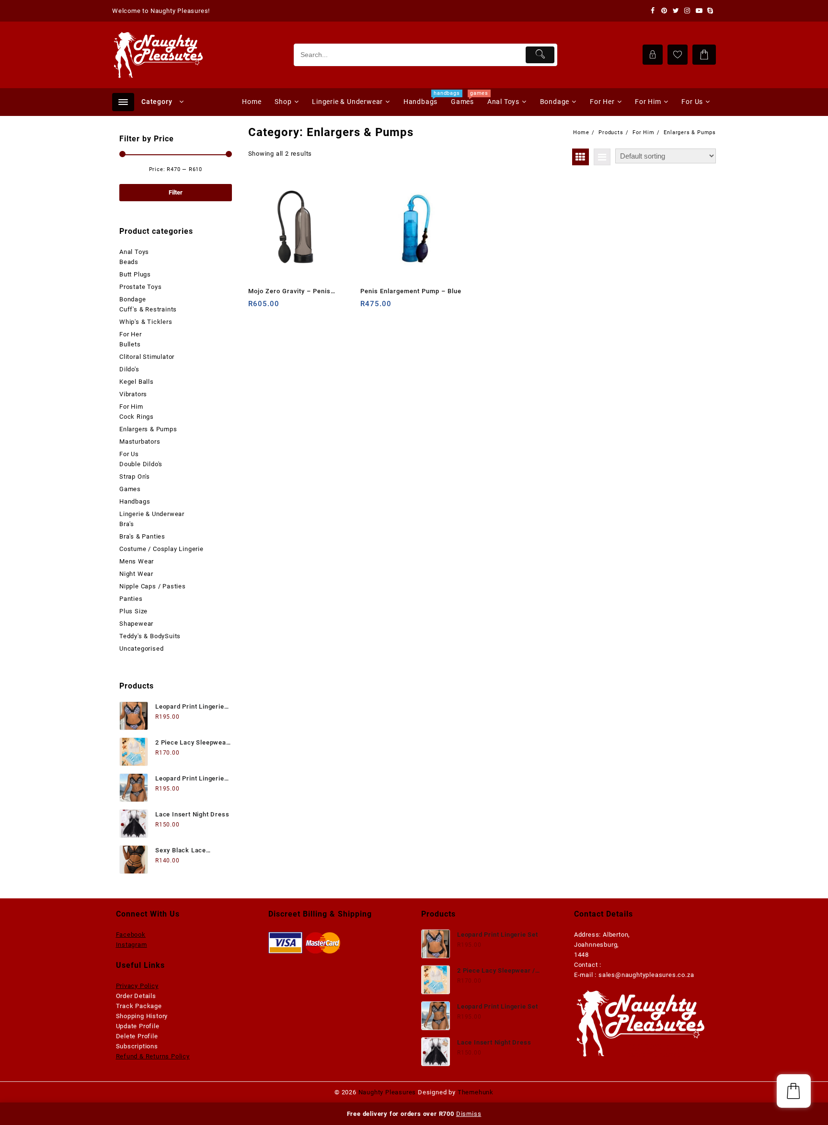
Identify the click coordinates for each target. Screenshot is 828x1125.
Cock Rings (136, 416)
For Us (129, 454)
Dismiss (469, 1113)
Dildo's (129, 369)
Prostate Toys (140, 286)
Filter (176, 192)
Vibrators (133, 394)
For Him (131, 406)
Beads (128, 261)
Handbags (134, 501)
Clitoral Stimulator (146, 356)
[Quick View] (275, 307)
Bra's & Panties (142, 536)
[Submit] (540, 54)
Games (130, 489)
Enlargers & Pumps (148, 429)
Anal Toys (134, 251)
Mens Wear (136, 561)
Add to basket (256, 307)
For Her (130, 334)
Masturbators (140, 441)
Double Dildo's (140, 464)
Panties (131, 598)
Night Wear (136, 573)
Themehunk (476, 1092)
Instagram (131, 944)
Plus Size (133, 611)
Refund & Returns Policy (153, 1056)
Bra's (126, 524)
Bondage (132, 299)
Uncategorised (141, 648)
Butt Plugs (135, 274)
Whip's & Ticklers (145, 321)
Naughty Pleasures (387, 1092)
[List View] (602, 157)
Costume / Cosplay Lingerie (161, 548)
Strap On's (134, 476)
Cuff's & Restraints (148, 309)
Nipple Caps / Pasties (152, 586)
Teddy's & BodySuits (150, 636)
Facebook (131, 934)
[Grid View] (580, 157)
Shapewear (136, 623)
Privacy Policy (137, 985)
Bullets (130, 344)
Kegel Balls (136, 381)
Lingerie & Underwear (151, 513)
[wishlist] (294, 307)
